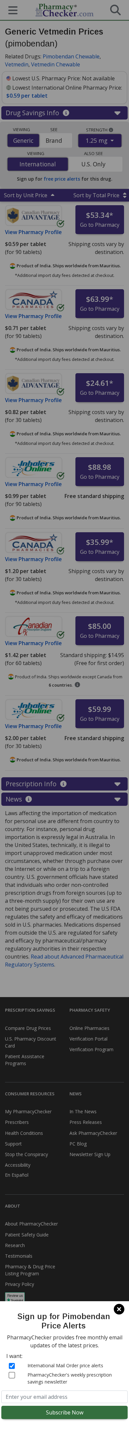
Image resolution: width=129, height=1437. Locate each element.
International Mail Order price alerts (65, 1365)
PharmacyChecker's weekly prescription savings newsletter (69, 1378)
